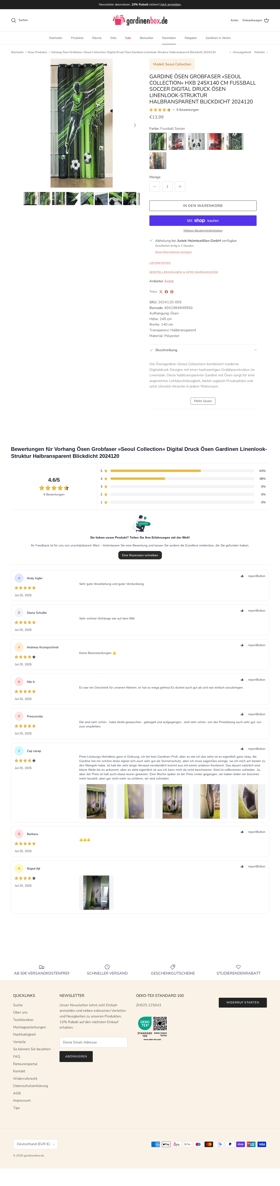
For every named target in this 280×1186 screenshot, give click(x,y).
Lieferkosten (160, 263)
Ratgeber (191, 38)
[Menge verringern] (154, 186)
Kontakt (19, 1071)
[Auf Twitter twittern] (161, 291)
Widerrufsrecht (25, 1078)
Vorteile (19, 1041)
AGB (17, 1093)
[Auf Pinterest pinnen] (171, 291)
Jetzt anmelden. (170, 4)
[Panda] (196, 141)
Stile (113, 38)
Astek (169, 281)
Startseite (55, 38)
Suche (18, 1005)
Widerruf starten (242, 1003)
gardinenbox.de (34, 1156)
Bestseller (146, 38)
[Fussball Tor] (234, 141)
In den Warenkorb (203, 205)
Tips (16, 1108)
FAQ (16, 1056)
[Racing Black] (177, 141)
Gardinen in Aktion (218, 38)
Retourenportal (25, 1064)
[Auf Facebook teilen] (166, 291)
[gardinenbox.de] (140, 20)
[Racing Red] (215, 141)
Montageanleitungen (29, 1027)
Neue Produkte (37, 52)
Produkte (77, 38)
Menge (155, 177)
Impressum (22, 1100)
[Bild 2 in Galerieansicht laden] (82, 123)
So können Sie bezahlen (32, 1049)
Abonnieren (76, 1056)
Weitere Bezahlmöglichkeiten (202, 231)
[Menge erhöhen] (180, 186)
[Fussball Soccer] (157, 141)
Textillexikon (23, 1019)
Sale (128, 38)
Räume (97, 38)
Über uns (20, 1012)
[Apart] (157, 160)
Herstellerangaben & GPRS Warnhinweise (183, 272)
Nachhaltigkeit (24, 1034)
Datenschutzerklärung (30, 1085)
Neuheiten (169, 38)
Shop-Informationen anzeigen (173, 252)
